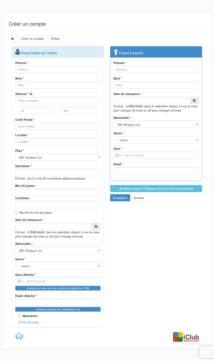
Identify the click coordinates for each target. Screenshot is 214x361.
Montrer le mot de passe (35, 212)
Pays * (19, 150)
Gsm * (117, 148)
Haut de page (29, 322)
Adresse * (22, 94)
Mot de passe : (25, 186)
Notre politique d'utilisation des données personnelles (157, 188)
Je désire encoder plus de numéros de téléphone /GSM (58, 288)
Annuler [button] (139, 198)
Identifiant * (23, 166)
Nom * (19, 78)
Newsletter (30, 316)
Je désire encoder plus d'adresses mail (58, 309)
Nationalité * (24, 244)
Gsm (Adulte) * (25, 274)
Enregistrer (120, 198)
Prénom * (21, 63)
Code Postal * (24, 119)
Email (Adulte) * (26, 296)
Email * (118, 164)
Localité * (22, 135)
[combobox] (20, 281)
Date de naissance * (29, 220)
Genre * (20, 259)
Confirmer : (23, 198)
